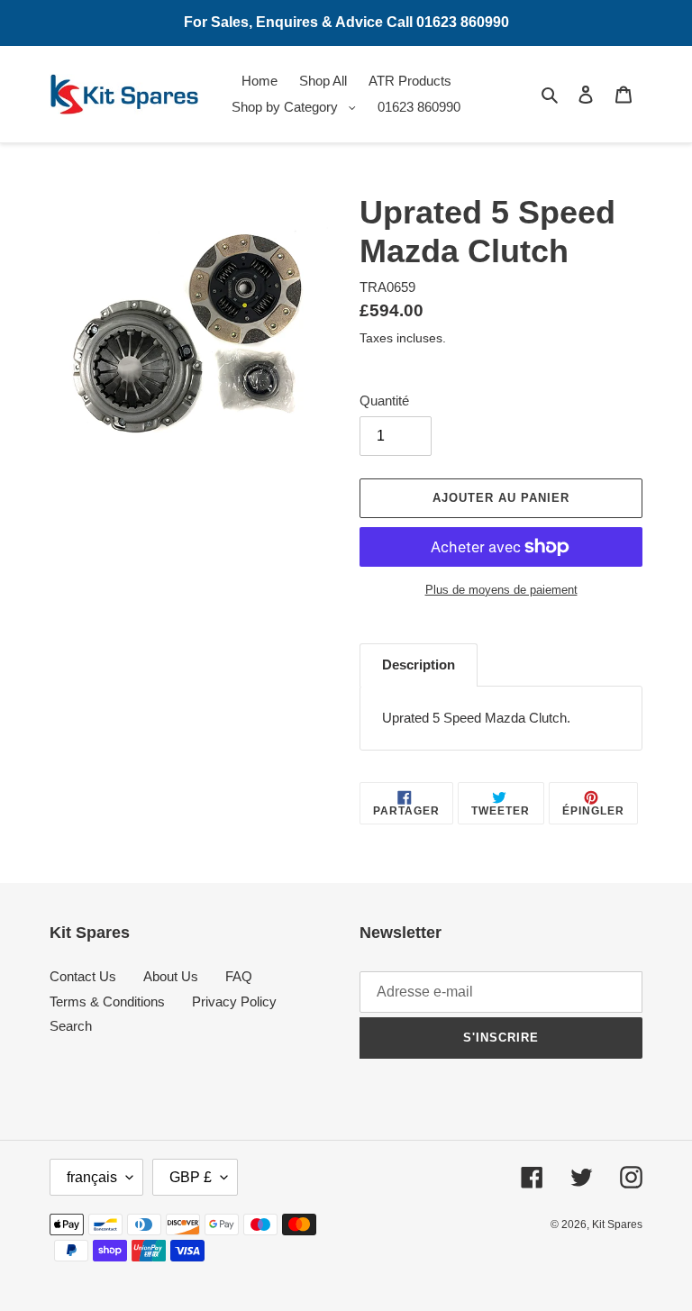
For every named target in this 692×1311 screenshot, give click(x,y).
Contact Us (83, 976)
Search (71, 1025)
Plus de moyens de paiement (501, 589)
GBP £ (190, 1177)
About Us (170, 976)
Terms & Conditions (107, 1001)
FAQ (238, 976)
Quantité (384, 400)
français (92, 1177)
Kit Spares (617, 1224)
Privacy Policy (234, 1001)
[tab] (419, 665)
